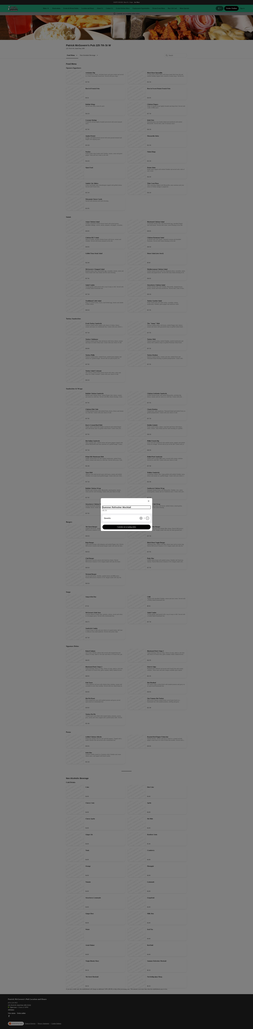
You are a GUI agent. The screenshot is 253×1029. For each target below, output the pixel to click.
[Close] (149, 501)
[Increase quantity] (147, 518)
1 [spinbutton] (144, 518)
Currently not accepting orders (126, 527)
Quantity (107, 518)
